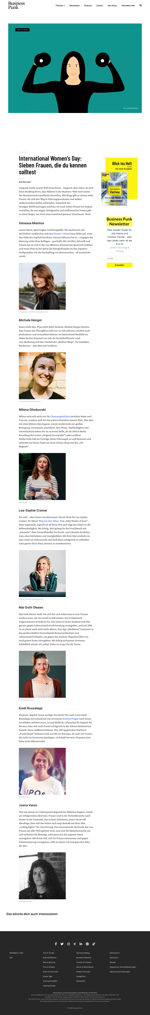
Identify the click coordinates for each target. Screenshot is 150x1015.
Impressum (114, 958)
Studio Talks (47, 976)
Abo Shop (112, 5)
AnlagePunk (81, 976)
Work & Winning (49, 962)
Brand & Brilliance (49, 958)
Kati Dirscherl (25, 182)
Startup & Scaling (83, 953)
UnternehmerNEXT (50, 981)
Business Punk (16, 5)
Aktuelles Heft (128, 5)
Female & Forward (22, 29)
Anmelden (119, 265)
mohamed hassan (132, 108)
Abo (11, 958)
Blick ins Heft (122, 163)
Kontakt (113, 962)
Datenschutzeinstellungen (120, 972)
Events (100, 5)
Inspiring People (49, 986)
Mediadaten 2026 (16, 953)
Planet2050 (80, 981)
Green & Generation (50, 972)
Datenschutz (115, 953)
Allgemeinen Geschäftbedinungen (123, 967)
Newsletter (74, 5)
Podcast (88, 5)
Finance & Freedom (83, 962)
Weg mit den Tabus (49, 520)
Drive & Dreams (49, 967)
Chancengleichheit (60, 416)
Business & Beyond (83, 958)
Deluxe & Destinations (84, 967)
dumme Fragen (71, 718)
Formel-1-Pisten (61, 233)
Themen (60, 5)
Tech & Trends (48, 953)
